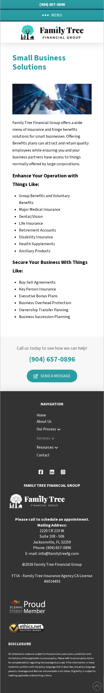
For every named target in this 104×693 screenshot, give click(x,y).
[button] (52, 15)
